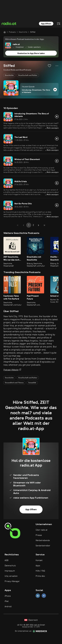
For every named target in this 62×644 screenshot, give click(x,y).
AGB (6, 560)
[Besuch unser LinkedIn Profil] (38, 595)
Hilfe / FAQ (40, 571)
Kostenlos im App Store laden (31, 53)
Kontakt (39, 560)
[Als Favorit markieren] (49, 65)
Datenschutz (10, 566)
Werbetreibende (43, 540)
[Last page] (44, 225)
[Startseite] (4, 32)
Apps (38, 566)
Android (8, 607)
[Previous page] (23, 225)
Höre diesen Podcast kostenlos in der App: (24, 39)
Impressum (10, 571)
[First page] (17, 225)
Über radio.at (41, 530)
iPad (7, 601)
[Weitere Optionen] (57, 66)
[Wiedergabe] (55, 89)
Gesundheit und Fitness (14, 383)
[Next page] (38, 225)
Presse (39, 535)
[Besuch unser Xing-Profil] (44, 595)
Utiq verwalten (11, 576)
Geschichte (9, 75)
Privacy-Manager (12, 581)
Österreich (33, 620)
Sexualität (32, 383)
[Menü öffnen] (58, 23)
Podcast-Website (10, 370)
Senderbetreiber (43, 546)
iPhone (8, 596)
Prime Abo (40, 576)
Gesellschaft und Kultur (27, 75)
